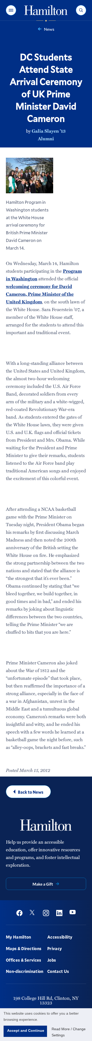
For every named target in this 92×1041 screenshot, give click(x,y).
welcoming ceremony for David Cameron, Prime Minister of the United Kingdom (40, 294)
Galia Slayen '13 (49, 131)
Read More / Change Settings (69, 1032)
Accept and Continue (25, 1030)
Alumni (46, 138)
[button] (11, 10)
